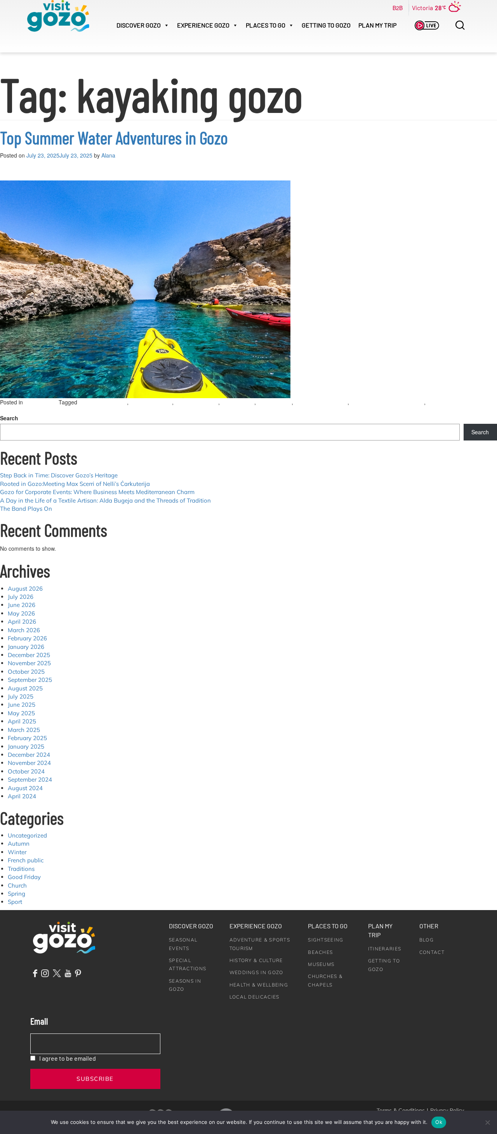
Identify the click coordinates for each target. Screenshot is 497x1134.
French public (25, 860)
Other (428, 925)
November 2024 (29, 762)
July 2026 (20, 596)
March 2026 (24, 630)
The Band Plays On (26, 508)
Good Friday (24, 877)
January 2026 (26, 646)
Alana (108, 155)
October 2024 (26, 771)
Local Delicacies (254, 997)
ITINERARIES (384, 949)
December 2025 (29, 655)
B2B (398, 8)
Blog (426, 940)
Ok (438, 1122)
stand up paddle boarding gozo (387, 402)
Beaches (320, 952)
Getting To (326, 25)
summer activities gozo (321, 402)
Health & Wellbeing (258, 985)
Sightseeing (325, 940)
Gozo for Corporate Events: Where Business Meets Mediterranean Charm (97, 492)
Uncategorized (41, 402)
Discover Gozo (191, 925)
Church (17, 885)
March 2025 (24, 729)
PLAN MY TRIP (377, 25)
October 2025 (26, 671)
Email (39, 1020)
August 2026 (25, 588)
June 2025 (21, 704)
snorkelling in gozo (196, 402)
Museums (321, 964)
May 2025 (21, 713)
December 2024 (29, 754)
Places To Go (265, 25)
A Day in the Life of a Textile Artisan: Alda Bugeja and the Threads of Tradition (105, 500)
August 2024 (25, 788)
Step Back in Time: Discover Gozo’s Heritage (59, 475)
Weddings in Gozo (256, 972)
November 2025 (29, 663)
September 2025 (30, 679)
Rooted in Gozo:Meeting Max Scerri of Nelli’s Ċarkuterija (75, 483)
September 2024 (30, 779)
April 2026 (22, 621)
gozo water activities (103, 402)
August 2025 (25, 688)
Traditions (21, 868)
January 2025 (26, 746)
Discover (138, 25)
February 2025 (27, 738)
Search (9, 418)
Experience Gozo (255, 925)
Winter (17, 852)
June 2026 (21, 605)
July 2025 (20, 696)
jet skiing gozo (237, 402)
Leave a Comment (32, 410)
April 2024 (22, 796)
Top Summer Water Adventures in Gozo (114, 137)
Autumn (19, 843)
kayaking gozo (274, 402)
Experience (203, 25)
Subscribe (95, 1078)
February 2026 (27, 638)
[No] (487, 1122)
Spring (16, 893)
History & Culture (256, 960)
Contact (432, 952)
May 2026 (21, 613)
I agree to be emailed (67, 1058)
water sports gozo (151, 402)
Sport (15, 901)
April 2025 (22, 721)
